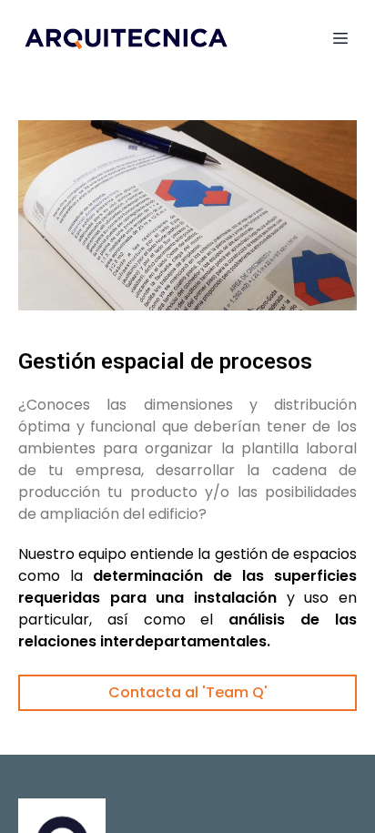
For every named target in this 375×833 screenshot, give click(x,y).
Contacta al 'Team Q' (188, 692)
